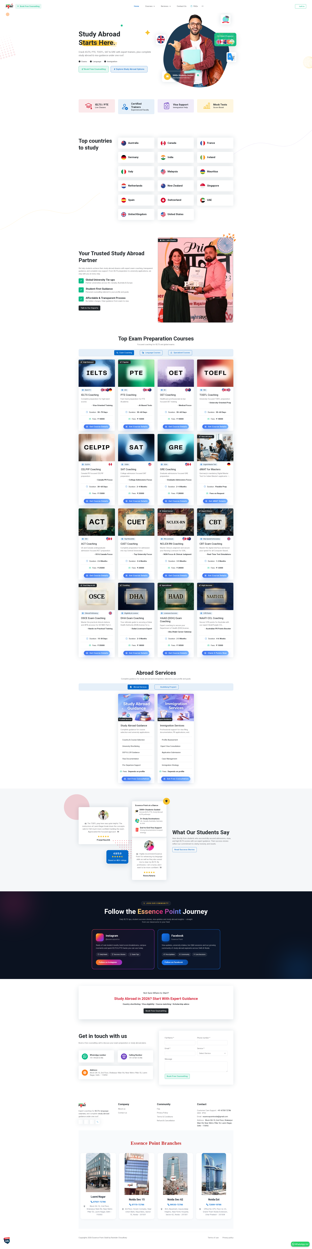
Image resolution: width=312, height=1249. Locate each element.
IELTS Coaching (90, 395)
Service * (200, 1048)
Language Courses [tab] (152, 353)
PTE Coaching (128, 395)
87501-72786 (99, 1202)
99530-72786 (176, 1204)
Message (168, 1059)
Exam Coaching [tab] (125, 353)
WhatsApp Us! (301, 1244)
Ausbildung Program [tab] (168, 687)
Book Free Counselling (95, 69)
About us (121, 1109)
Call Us (302, 6)
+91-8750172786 (135, 1057)
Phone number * (203, 1038)
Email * (167, 1048)
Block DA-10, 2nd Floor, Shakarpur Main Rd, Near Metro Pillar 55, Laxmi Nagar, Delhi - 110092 (215, 1123)
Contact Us (181, 6)
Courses (149, 6)
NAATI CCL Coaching (211, 618)
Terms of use (213, 1238)
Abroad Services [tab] (140, 687)
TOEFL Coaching (209, 395)
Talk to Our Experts (89, 308)
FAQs (195, 6)
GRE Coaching (168, 469)
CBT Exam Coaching (211, 544)
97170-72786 (137, 1204)
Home (136, 6)
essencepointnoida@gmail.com (215, 1116)
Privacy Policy (162, 1113)
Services (165, 6)
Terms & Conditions (165, 1117)
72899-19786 (214, 1204)
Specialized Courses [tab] (181, 353)
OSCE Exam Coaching (93, 618)
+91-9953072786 (96, 1057)
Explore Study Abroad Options (130, 69)
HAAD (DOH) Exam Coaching (171, 619)
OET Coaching (168, 395)
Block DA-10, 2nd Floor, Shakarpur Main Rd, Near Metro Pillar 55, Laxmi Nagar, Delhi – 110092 (118, 1073)
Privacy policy (228, 1238)
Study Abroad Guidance (134, 726)
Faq (158, 1109)
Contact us (122, 1113)
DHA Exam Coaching (132, 618)
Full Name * (169, 1038)
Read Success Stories (184, 849)
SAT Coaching (128, 469)
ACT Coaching (89, 544)
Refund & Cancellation (166, 1120)
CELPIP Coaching (91, 469)
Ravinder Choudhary (119, 1238)
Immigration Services (172, 726)
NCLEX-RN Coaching (171, 544)
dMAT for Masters (210, 469)
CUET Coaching (129, 544)
